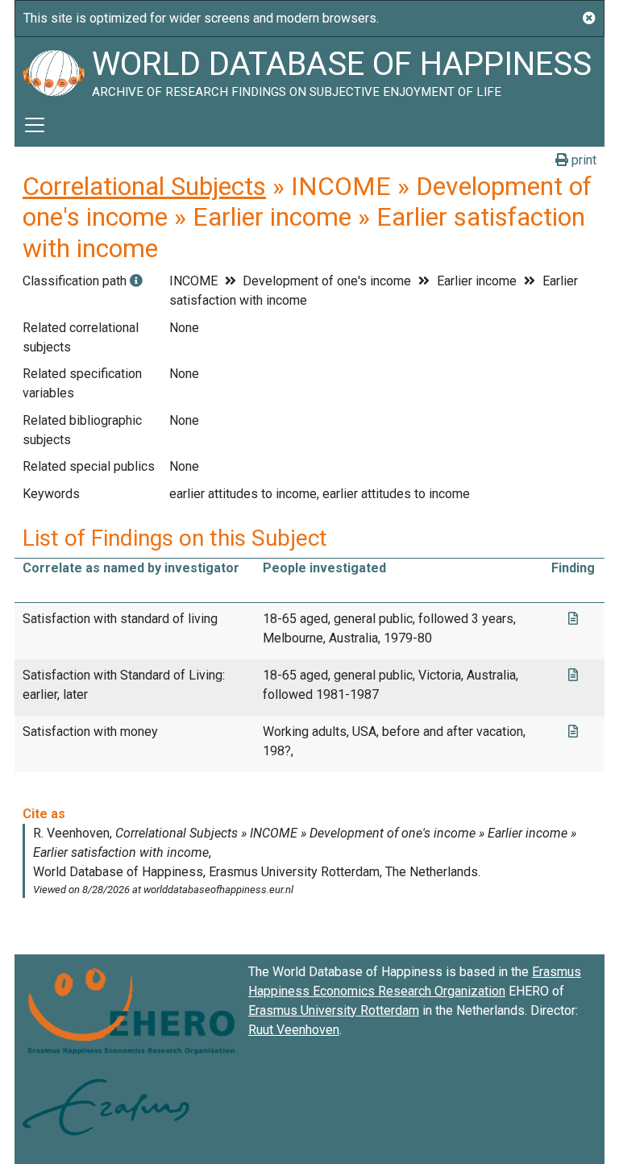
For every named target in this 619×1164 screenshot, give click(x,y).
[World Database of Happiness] (53, 70)
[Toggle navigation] (35, 125)
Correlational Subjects (144, 186)
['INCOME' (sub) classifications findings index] (136, 281)
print (582, 160)
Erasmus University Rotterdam (333, 1010)
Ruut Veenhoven (293, 1029)
